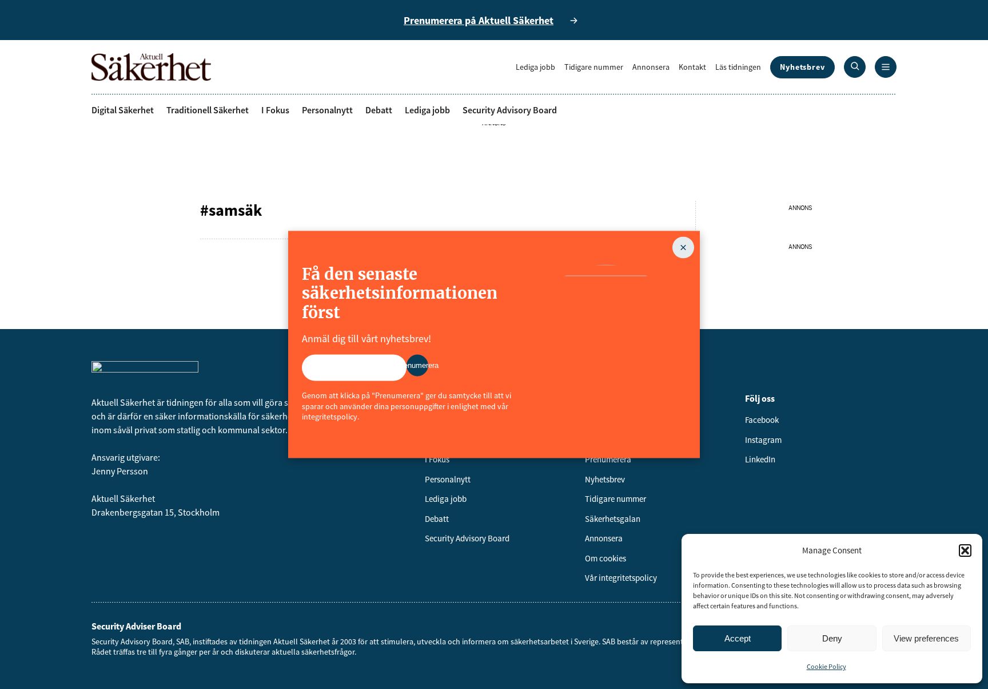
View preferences (926, 638)
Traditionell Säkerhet (207, 110)
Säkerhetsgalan (612, 518)
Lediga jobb (535, 67)
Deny (832, 638)
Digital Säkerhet (122, 110)
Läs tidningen (738, 67)
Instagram (763, 439)
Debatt (378, 110)
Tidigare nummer (593, 67)
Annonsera (651, 67)
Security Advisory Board (510, 110)
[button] (965, 550)
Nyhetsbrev (802, 67)
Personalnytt (327, 110)
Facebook (762, 419)
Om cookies (605, 558)
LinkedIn (760, 459)
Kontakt (692, 67)
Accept (737, 638)
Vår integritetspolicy (621, 577)
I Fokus (275, 110)
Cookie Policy (826, 666)
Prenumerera (608, 459)
